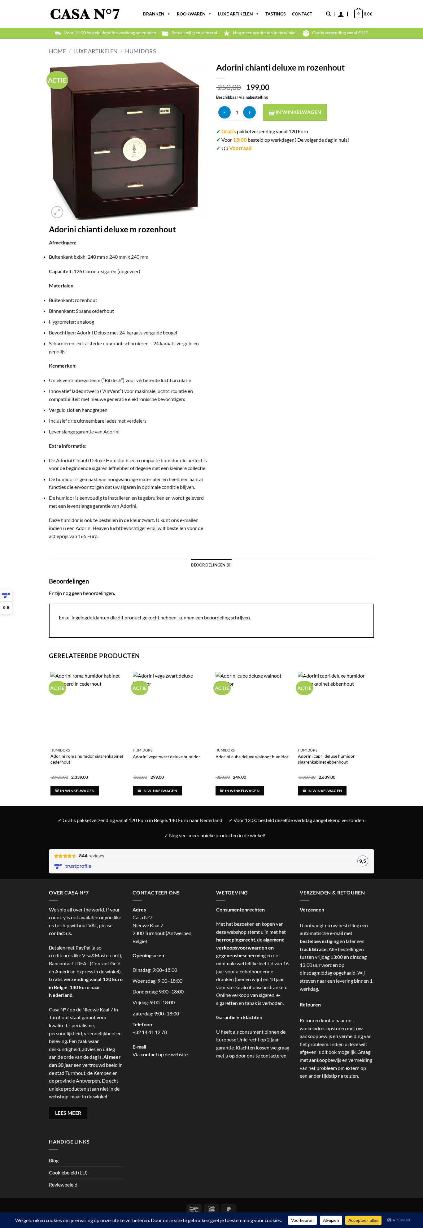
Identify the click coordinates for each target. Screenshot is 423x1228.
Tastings (275, 13)
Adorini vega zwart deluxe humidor (166, 756)
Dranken (153, 13)
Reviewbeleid (63, 1184)
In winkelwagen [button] (77, 791)
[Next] (372, 730)
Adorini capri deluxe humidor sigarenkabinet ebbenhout (326, 759)
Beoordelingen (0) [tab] (211, 564)
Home (57, 51)
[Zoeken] (328, 14)
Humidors (140, 51)
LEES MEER (68, 1113)
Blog (54, 1160)
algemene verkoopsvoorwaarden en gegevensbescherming (250, 947)
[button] (341, 14)
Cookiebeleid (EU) (68, 1172)
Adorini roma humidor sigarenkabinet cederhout (86, 759)
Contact (302, 13)
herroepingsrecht (235, 939)
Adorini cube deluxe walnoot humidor (252, 756)
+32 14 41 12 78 (150, 1032)
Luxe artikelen (235, 13)
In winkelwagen (298, 112)
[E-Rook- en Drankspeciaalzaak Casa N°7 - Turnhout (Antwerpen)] (85, 14)
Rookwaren (191, 13)
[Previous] (49, 730)
